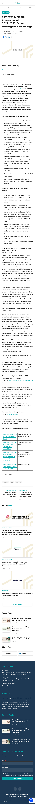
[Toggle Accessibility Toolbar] (31, 800)
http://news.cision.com (12, 414)
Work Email (5, 767)
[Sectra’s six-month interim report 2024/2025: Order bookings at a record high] (17, 58)
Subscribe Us (24, 794)
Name (4, 760)
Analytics (9, 7)
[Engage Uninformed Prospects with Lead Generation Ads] (6, 621)
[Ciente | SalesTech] (17, 3)
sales (12, 482)
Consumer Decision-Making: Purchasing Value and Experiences (20, 628)
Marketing (5, 482)
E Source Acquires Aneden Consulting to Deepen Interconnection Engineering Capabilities (15, 564)
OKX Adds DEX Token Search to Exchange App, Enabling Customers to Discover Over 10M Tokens (26, 496)
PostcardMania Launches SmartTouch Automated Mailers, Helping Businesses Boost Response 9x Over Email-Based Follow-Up (17, 532)
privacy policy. (29, 775)
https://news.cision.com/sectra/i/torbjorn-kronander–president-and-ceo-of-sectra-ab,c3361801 (10, 456)
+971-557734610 (10, 683)
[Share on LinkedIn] (9, 37)
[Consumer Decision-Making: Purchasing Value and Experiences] (6, 629)
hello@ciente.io (10, 686)
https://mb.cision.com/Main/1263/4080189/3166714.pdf (10, 436)
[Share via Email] (11, 37)
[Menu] (3, 3)
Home (3, 7)
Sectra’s (20, 89)
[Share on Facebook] (3, 37)
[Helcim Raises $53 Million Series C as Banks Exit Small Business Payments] (17, 580)
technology (18, 482)
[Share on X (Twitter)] (6, 37)
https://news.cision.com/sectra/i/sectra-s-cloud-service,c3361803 (10, 467)
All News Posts (22, 796)
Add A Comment (17, 604)
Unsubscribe (12, 796)
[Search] (32, 3)
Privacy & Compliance (12, 794)
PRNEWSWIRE (7, 31)
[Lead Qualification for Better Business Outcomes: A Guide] (6, 639)
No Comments (7, 33)
